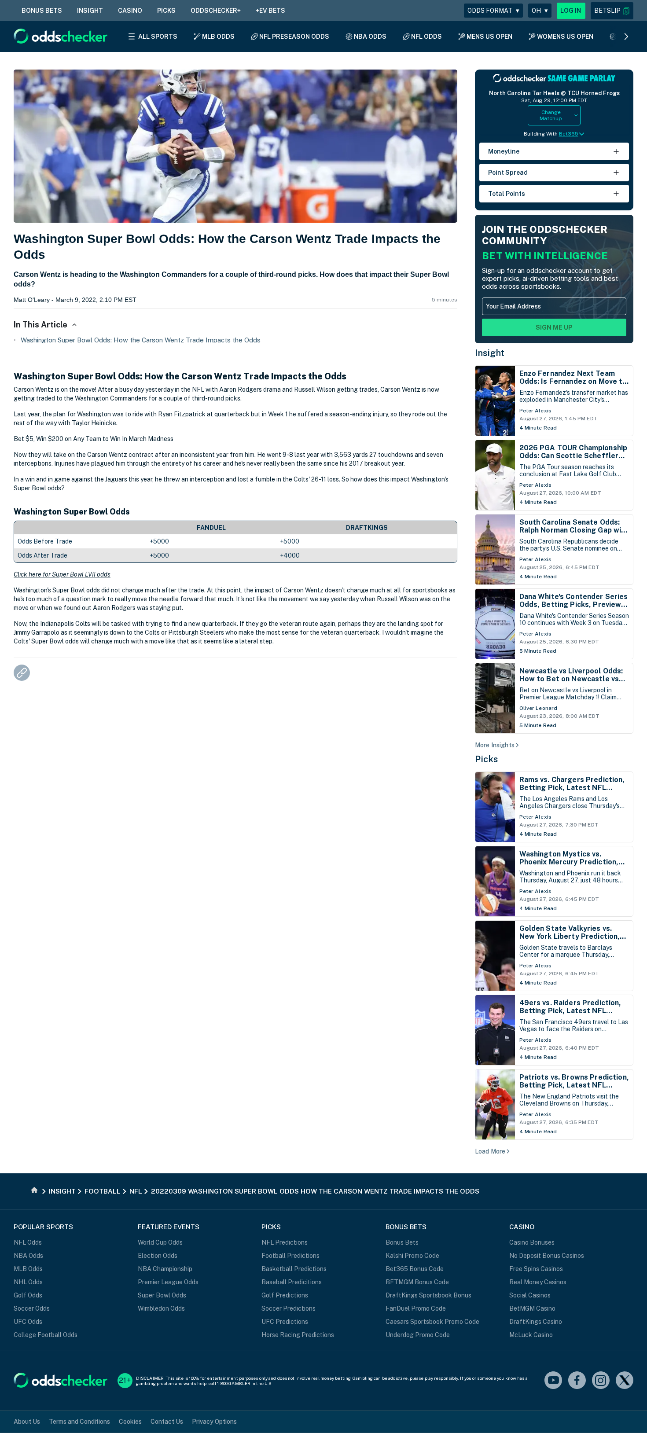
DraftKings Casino (535, 1321)
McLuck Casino (531, 1334)
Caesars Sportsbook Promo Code (432, 1321)
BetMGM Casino (532, 1308)
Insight (490, 353)
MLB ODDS (218, 36)
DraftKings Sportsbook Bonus (428, 1295)
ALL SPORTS (157, 36)
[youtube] (553, 1380)
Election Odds (157, 1255)
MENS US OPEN (489, 36)
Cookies (130, 1421)
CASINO (130, 10)
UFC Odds (28, 1321)
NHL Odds (28, 1282)
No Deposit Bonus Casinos (546, 1255)
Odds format (493, 10)
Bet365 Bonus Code (415, 1268)
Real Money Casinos (537, 1282)
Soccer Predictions (288, 1308)
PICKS (166, 10)
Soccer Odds (32, 1308)
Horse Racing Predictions (297, 1334)
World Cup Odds (160, 1242)
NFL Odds (28, 1242)
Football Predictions (290, 1255)
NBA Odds (28, 1255)
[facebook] (577, 1380)
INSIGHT (90, 10)
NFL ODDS (426, 36)
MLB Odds (28, 1268)
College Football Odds (45, 1334)
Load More (490, 1151)
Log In (570, 10)
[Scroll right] (626, 36)
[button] (612, 10)
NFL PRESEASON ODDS (294, 36)
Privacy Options (214, 1421)
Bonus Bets (402, 1242)
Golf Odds (28, 1295)
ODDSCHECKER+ (216, 10)
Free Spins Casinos (536, 1268)
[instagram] (601, 1380)
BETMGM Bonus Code (417, 1282)
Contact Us (167, 1421)
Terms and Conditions (79, 1421)
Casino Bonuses (532, 1242)
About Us (27, 1421)
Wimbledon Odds (161, 1308)
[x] (624, 1380)
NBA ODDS (370, 36)
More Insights (495, 745)
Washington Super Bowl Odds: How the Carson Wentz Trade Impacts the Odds (141, 340)
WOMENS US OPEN (565, 36)
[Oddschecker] (60, 1381)
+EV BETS (270, 10)
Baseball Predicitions (291, 1282)
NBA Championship (165, 1268)
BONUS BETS (42, 10)
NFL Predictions (284, 1242)
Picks (486, 759)
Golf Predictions (284, 1295)
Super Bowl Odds (162, 1295)
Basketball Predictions (294, 1268)
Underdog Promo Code (418, 1334)
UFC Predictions (284, 1321)
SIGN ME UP (554, 327)
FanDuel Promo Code (416, 1308)
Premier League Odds (168, 1282)
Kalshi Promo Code (412, 1255)
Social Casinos (530, 1295)
